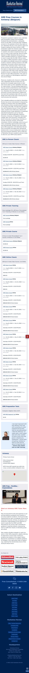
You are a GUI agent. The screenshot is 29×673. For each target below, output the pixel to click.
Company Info (14, 625)
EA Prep (14, 600)
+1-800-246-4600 (16, 658)
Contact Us (14, 641)
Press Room (14, 627)
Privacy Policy (14, 636)
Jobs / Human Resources (14, 623)
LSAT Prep (14, 605)
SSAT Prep (14, 611)
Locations (14, 630)
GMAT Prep (14, 598)
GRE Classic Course (7, 147)
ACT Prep (14, 609)
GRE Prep (14, 602)
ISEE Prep (14, 613)
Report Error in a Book (14, 638)
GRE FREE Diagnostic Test (9, 414)
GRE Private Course (8, 241)
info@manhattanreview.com (14, 655)
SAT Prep (14, 607)
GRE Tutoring (6, 215)
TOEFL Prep (14, 616)
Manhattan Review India (14, 632)
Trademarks (14, 634)
